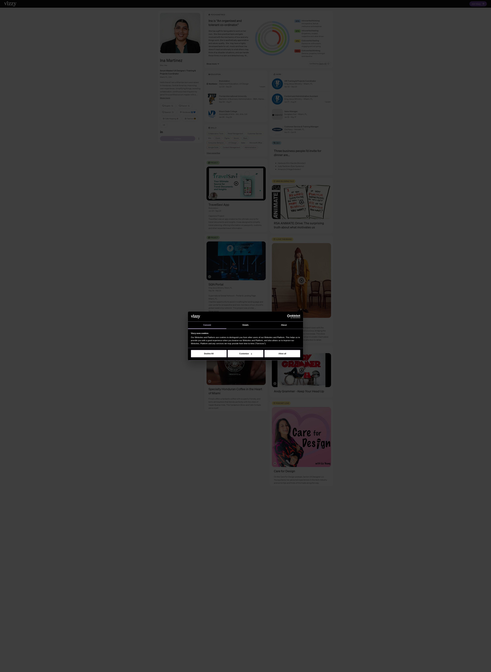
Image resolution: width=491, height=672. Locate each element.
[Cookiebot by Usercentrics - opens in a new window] (289, 316)
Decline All (209, 353)
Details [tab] (245, 325)
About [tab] (284, 325)
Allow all (282, 353)
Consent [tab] (207, 325)
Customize (244, 353)
